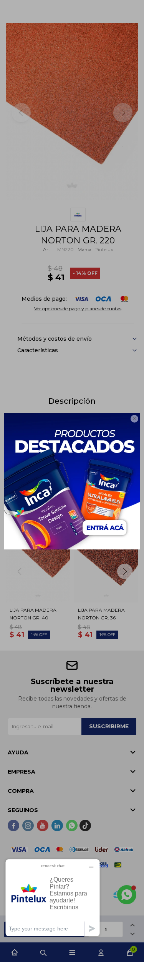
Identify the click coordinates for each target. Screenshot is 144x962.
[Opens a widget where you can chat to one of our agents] (53, 897)
